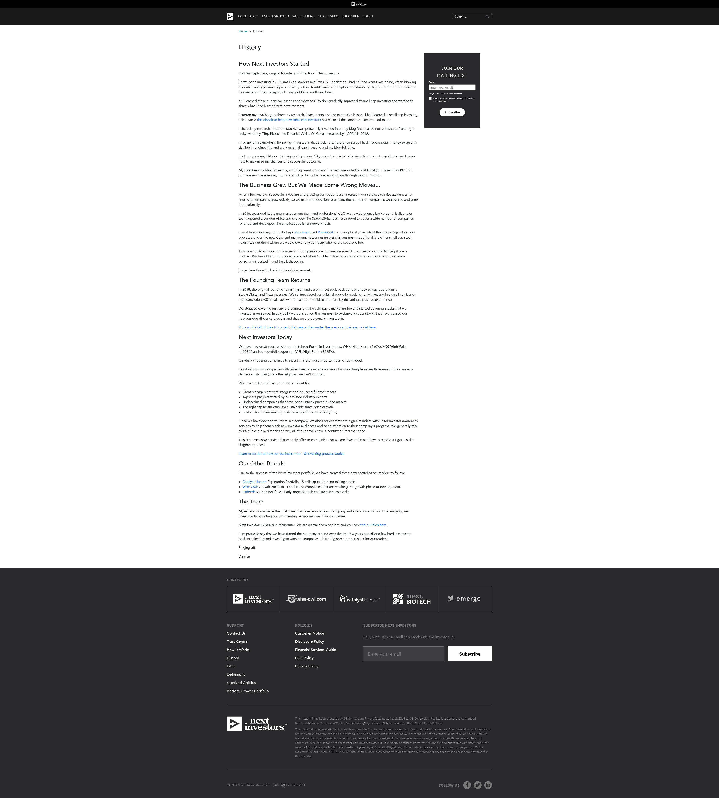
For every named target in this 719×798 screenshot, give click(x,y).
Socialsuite (302, 232)
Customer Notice (309, 633)
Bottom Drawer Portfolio (248, 691)
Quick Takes (328, 16)
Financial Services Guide (315, 649)
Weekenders (303, 16)
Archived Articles (241, 682)
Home (243, 31)
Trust (368, 16)
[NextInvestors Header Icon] (359, 4)
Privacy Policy (306, 666)
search (487, 16)
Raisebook (326, 232)
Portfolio (246, 16)
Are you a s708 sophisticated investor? (445, 93)
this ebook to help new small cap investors (289, 120)
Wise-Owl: (250, 487)
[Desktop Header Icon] (232, 16)
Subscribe (452, 112)
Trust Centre (237, 641)
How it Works (238, 649)
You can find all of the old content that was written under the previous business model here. (308, 327)
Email (432, 82)
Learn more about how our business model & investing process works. (291, 454)
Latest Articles (275, 16)
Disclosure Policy (309, 641)
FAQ (231, 666)
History (233, 658)
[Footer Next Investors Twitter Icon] (478, 785)
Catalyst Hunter (254, 482)
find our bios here (373, 525)
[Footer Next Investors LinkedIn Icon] (488, 785)
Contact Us (236, 633)
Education (351, 16)
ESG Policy (304, 658)
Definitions (236, 674)
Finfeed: (248, 492)
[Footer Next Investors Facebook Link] (467, 785)
